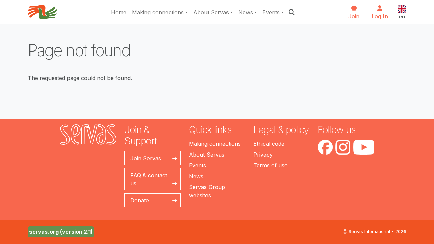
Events (271, 12)
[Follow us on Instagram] (342, 147)
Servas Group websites (207, 191)
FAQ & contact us (148, 179)
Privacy (263, 154)
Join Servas (145, 158)
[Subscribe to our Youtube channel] (363, 147)
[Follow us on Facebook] (325, 147)
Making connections (158, 12)
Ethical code (268, 143)
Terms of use (270, 165)
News (245, 12)
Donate (139, 200)
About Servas (211, 12)
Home (118, 12)
